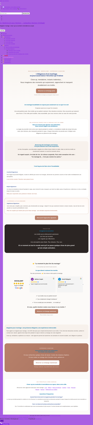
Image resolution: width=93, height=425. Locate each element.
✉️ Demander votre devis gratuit (11, 7)
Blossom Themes (23, 419)
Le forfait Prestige (10, 44)
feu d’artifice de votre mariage (55, 415)
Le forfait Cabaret (10, 40)
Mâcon (49, 387)
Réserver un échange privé (46, 91)
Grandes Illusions (9, 49)
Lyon (46, 387)
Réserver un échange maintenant (46, 311)
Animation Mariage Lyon (4, 415)
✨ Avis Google (7, 61)
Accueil (5, 33)
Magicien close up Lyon (14, 415)
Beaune (37, 389)
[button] (83, 284)
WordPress (38, 419)
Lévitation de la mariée (14, 50)
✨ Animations (6, 37)
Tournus (42, 389)
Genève (64, 387)
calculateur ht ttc (32, 417)
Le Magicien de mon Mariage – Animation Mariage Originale (22, 23)
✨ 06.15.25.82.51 (7, 59)
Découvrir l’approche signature (46, 217)
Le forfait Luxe (9, 42)
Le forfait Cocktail (10, 38)
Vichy (68, 387)
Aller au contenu (4, 1)
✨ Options (6, 45)
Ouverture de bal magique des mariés (18, 54)
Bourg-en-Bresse (57, 387)
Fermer (3, 30)
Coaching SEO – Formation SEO (22, 417)
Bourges (73, 387)
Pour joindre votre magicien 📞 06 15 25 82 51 (14, 9)
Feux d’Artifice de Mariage (12, 47)
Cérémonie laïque (7, 35)
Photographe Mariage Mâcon (24, 415)
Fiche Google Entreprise (12, 417)
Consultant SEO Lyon (3, 417)
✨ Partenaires (7, 62)
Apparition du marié (13, 52)
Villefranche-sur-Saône (51, 389)
